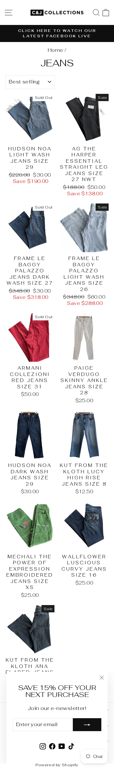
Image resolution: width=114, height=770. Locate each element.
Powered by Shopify (56, 764)
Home (55, 50)
